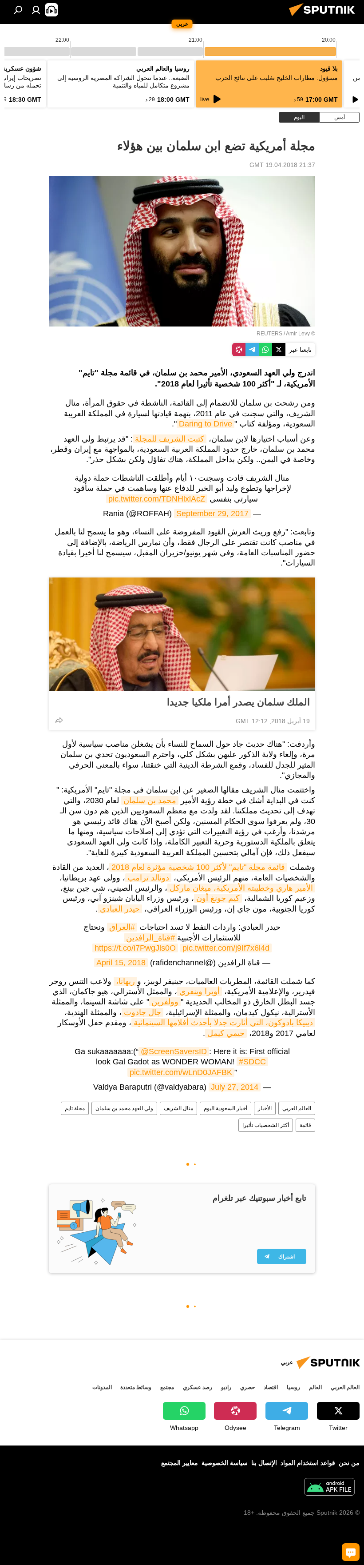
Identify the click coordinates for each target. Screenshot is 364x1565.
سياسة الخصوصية (225, 1462)
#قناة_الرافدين (150, 937)
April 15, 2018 (121, 962)
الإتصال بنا (264, 1462)
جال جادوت (142, 1012)
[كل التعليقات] (351, 1552)
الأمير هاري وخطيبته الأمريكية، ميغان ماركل (241, 888)
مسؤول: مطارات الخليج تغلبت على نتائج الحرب (276, 77)
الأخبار (265, 1108)
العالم (315, 1387)
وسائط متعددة (135, 1387)
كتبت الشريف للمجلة (169, 438)
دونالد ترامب (148, 877)
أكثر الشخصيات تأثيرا (265, 1125)
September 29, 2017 (212, 513)
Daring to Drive (205, 423)
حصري (247, 1387)
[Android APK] (329, 1488)
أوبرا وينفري (199, 991)
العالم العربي (296, 1108)
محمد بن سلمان (149, 800)
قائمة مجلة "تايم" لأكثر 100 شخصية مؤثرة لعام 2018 (198, 867)
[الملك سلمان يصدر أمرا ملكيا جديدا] (182, 634)
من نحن (349, 1462)
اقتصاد (271, 1387)
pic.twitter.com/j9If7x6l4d (225, 948)
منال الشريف (178, 1108)
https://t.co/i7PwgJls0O (135, 948)
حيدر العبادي (120, 908)
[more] (59, 720)
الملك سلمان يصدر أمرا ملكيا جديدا (238, 702)
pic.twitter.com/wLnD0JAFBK (181, 1072)
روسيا (293, 1387)
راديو (226, 1387)
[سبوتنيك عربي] (324, 17)
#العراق (122, 927)
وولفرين (164, 1001)
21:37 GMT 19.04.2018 (282, 164)
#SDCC (252, 1061)
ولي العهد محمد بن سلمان (124, 1108)
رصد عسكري (197, 1387)
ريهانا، (125, 981)
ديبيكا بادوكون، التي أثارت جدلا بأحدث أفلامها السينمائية (223, 1022)
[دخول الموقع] (36, 10)
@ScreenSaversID (174, 1051)
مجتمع (167, 1387)
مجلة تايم (75, 1108)
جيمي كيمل (226, 1033)
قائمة (305, 1125)
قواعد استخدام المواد (308, 1462)
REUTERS (269, 334)
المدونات (102, 1387)
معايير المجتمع (179, 1462)
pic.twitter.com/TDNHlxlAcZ (156, 498)
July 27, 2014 (234, 1087)
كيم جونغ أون (218, 898)
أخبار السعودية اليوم (225, 1108)
